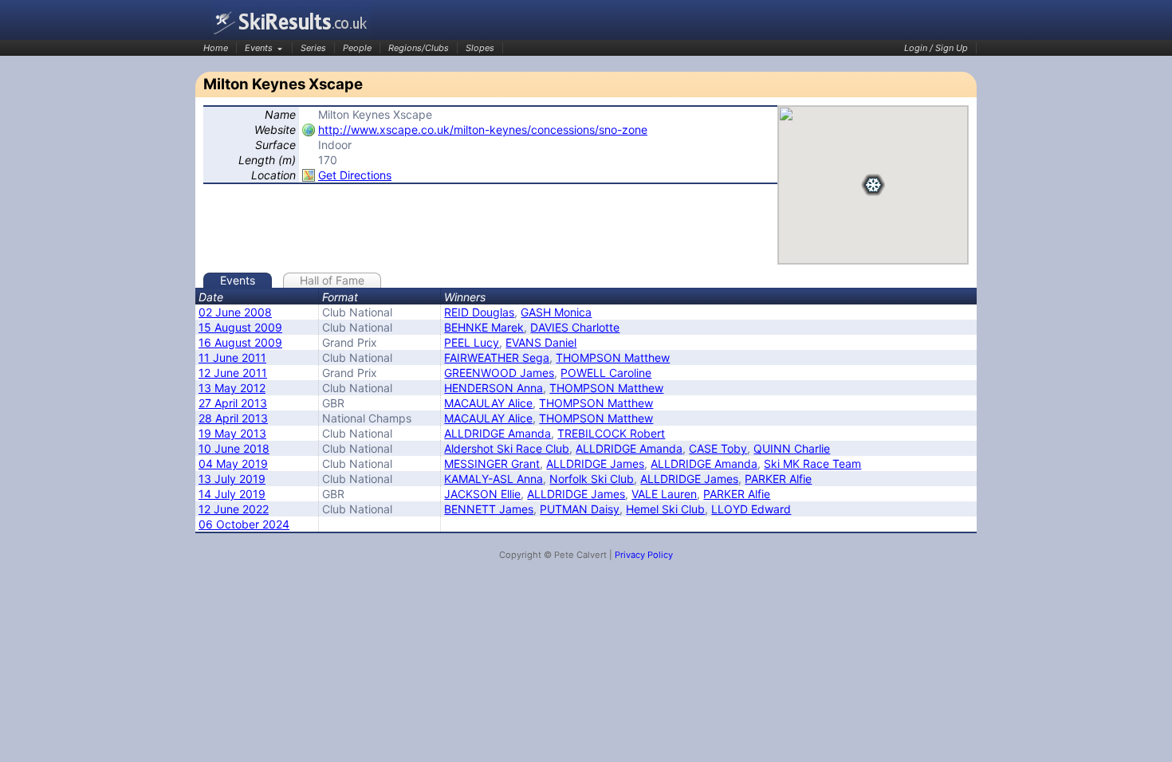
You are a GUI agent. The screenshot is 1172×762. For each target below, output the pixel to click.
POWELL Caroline (605, 372)
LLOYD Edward (751, 509)
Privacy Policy (644, 554)
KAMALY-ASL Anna (493, 478)
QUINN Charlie (791, 448)
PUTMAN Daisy (579, 509)
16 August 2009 (240, 342)
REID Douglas (479, 312)
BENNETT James (488, 509)
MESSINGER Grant (492, 463)
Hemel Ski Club (665, 509)
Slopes (480, 47)
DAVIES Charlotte (574, 327)
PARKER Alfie (778, 478)
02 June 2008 (235, 312)
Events (259, 47)
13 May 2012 (232, 388)
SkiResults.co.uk (291, 22)
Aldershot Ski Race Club (506, 448)
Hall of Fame (332, 280)
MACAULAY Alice (488, 403)
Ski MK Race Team (812, 463)
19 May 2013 (232, 433)
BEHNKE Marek (484, 327)
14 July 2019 (232, 494)
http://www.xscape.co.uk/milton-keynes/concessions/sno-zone (482, 129)
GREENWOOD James (499, 372)
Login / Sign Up (936, 47)
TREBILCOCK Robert (611, 433)
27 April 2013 (233, 403)
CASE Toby (718, 448)
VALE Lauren (664, 494)
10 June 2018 (234, 448)
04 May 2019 (233, 463)
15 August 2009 (240, 327)
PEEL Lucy (471, 342)
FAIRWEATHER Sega (496, 357)
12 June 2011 (233, 372)
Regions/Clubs (418, 47)
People (357, 47)
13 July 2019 (232, 478)
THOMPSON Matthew (613, 357)
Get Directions (354, 175)
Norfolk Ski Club (591, 478)
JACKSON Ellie (482, 494)
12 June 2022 (234, 509)
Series (313, 47)
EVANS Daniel (540, 342)
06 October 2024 (244, 524)
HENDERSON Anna (493, 388)
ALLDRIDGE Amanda (497, 433)
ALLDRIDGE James (595, 463)
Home (215, 47)
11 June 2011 (232, 357)
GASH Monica (556, 312)
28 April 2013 (233, 418)
